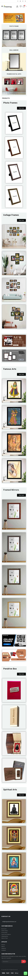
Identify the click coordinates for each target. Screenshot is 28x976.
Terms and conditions (6, 934)
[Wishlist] (21, 6)
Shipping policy (4, 936)
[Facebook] (18, 1)
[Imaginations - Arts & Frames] (8, 6)
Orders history (4, 930)
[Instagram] (23, 1)
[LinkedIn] (25, 1)
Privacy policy (4, 932)
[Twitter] (20, 1)
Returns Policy (4, 938)
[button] (21, 108)
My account (3, 928)
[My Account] (17, 6)
